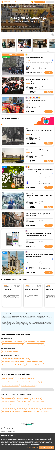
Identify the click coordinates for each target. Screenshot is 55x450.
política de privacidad (40, 441)
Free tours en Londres (7, 398)
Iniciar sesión (50, 1)
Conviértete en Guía (39, 1)
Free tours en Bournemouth (36, 405)
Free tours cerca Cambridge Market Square (13, 361)
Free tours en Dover (33, 408)
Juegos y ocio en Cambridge (28, 385)
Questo (30, 183)
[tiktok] (12, 428)
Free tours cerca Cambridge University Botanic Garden (15, 358)
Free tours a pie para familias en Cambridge (13, 344)
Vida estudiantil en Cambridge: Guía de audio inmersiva (38, 214)
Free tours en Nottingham (8, 401)
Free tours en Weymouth (29, 411)
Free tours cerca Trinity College (34, 361)
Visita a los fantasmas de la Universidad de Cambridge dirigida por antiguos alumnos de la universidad (39, 130)
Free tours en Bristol (36, 398)
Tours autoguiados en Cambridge (35, 344)
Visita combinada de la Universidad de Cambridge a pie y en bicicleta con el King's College (39, 195)
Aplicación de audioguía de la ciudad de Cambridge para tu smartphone (38, 234)
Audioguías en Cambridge (34, 382)
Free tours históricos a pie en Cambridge (12, 341)
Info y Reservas (49, 72)
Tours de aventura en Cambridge (10, 385)
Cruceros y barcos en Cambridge (24, 378)
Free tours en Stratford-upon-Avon (11, 411)
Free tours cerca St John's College (34, 364)
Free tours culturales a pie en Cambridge (35, 341)
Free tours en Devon (20, 408)
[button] (8, 45)
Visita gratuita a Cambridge (34, 57)
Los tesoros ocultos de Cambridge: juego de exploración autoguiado (39, 255)
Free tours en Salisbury (46, 408)
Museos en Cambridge (7, 378)
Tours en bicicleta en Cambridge (10, 351)
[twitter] (10, 428)
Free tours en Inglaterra (14, 6)
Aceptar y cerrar (46, 447)
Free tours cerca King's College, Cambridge (13, 364)
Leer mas (4, 328)
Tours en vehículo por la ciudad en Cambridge (13, 382)
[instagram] (2, 428)
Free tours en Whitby (42, 411)
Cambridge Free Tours (32, 69)
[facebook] (4, 428)
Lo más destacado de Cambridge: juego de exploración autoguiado (39, 170)
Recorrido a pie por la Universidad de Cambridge (37, 80)
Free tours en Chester (7, 408)
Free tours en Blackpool (21, 405)
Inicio (4, 6)
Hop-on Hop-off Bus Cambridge (36, 100)
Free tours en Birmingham (24, 401)
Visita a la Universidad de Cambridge (37, 150)
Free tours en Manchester (22, 398)
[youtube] (7, 428)
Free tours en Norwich (38, 401)
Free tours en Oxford (7, 405)
